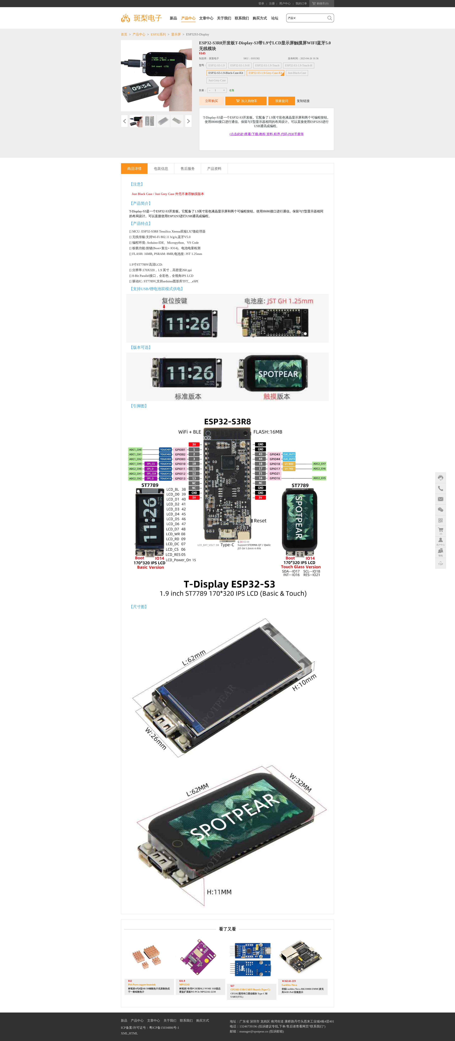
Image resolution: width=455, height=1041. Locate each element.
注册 (272, 3)
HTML (133, 1033)
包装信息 (161, 169)
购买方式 (260, 18)
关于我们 (224, 18)
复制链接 (303, 101)
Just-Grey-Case (217, 80)
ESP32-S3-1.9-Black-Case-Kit (225, 72)
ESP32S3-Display (197, 34)
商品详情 (134, 169)
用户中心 (285, 3)
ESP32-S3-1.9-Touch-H (298, 65)
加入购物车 (249, 101)
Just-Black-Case (297, 72)
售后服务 (188, 169)
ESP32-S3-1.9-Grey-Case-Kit (265, 72)
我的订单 (301, 3)
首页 (124, 34)
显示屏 (176, 34)
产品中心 (188, 18)
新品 (173, 18)
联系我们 (242, 18)
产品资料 (214, 169)
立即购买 (211, 101)
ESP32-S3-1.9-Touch (267, 65)
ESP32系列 (158, 34)
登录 (261, 3)
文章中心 (206, 18)
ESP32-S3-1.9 (216, 65)
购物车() (322, 3)
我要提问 (281, 101)
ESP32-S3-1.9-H (240, 65)
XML (124, 1033)
